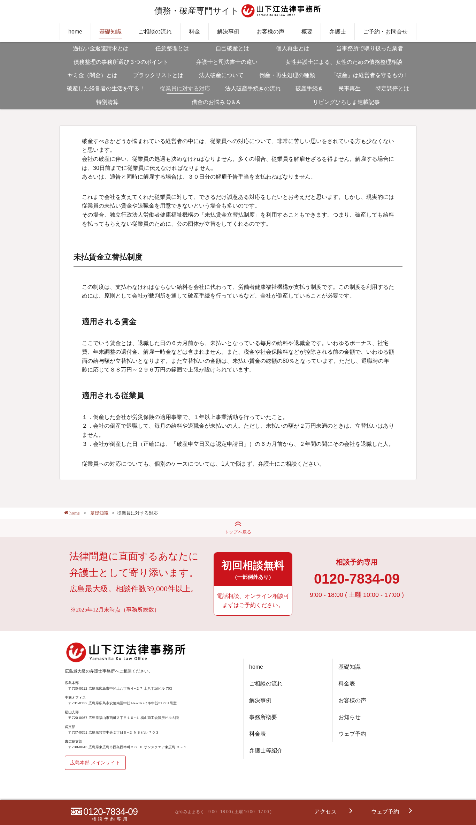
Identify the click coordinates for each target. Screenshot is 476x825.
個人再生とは (292, 48)
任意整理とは (172, 48)
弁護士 (337, 32)
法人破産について (221, 75)
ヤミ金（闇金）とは (92, 75)
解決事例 (228, 32)
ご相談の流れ (155, 32)
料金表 (257, 734)
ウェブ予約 (352, 734)
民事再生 (349, 88)
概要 (307, 32)
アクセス (325, 812)
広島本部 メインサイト (95, 762)
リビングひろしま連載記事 (346, 102)
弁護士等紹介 (266, 750)
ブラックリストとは (158, 75)
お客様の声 (270, 32)
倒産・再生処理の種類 (287, 75)
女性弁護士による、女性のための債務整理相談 (343, 62)
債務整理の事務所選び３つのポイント (121, 62)
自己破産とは (232, 48)
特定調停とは (392, 88)
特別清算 (107, 102)
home (75, 32)
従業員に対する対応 (185, 88)
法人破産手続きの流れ (253, 88)
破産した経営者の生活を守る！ (106, 88)
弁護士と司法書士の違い (227, 62)
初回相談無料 (253, 570)
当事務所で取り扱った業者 (369, 48)
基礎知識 (110, 32)
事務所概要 (263, 717)
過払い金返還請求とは (101, 48)
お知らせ (349, 717)
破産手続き (309, 88)
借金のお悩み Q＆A (216, 102)
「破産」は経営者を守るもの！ (370, 75)
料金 (194, 32)
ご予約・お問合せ (385, 32)
